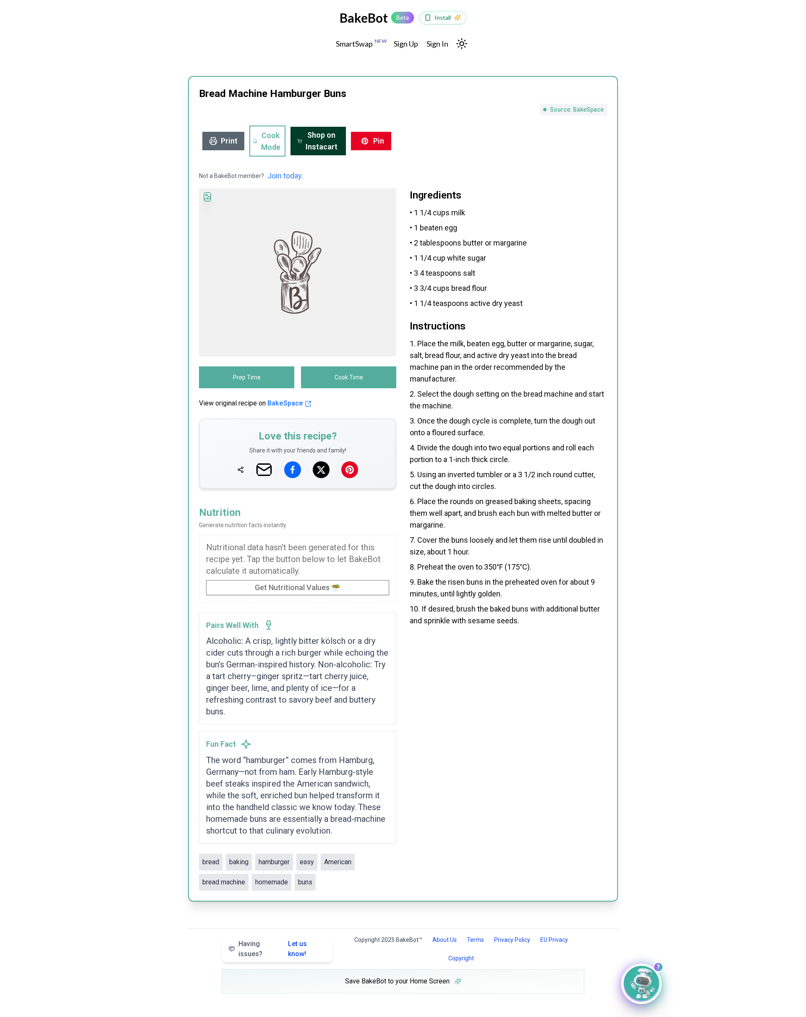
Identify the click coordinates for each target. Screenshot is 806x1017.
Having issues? (272, 949)
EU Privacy (554, 939)
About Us (444, 939)
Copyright (461, 958)
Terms (475, 939)
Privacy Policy (512, 939)
